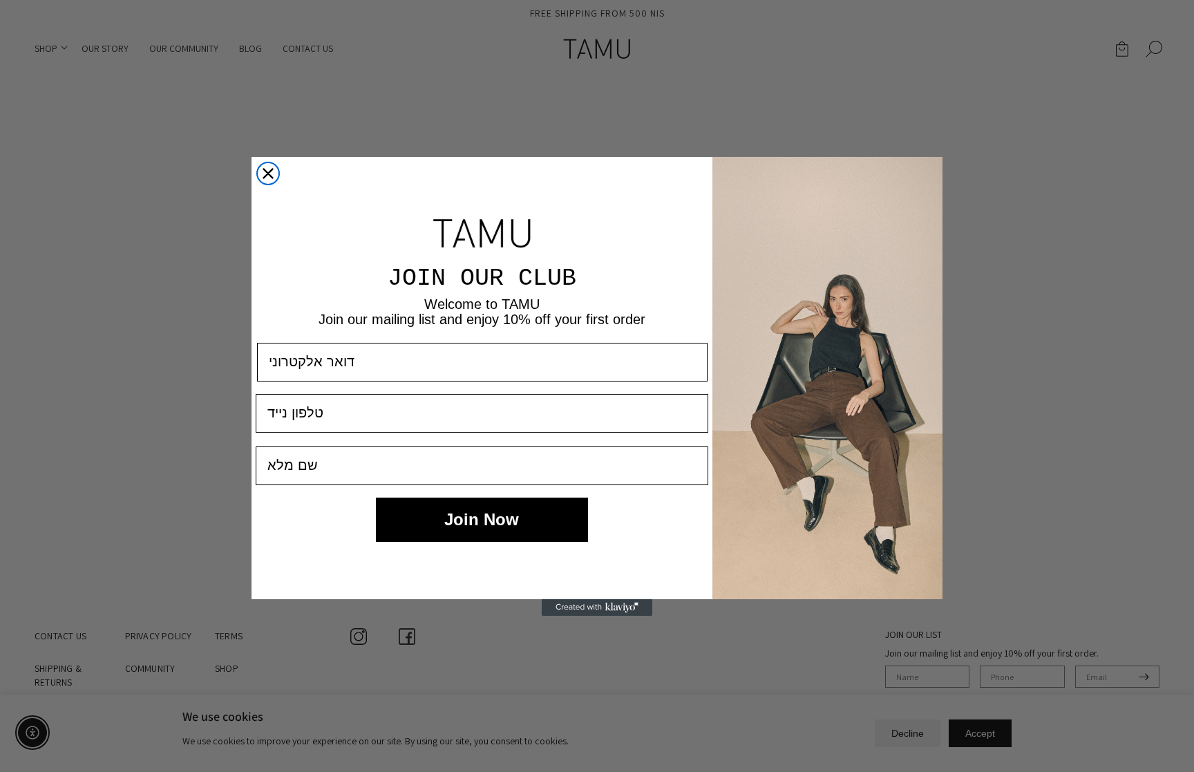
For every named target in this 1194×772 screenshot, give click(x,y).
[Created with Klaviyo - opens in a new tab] (597, 607)
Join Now (481, 519)
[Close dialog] (268, 173)
